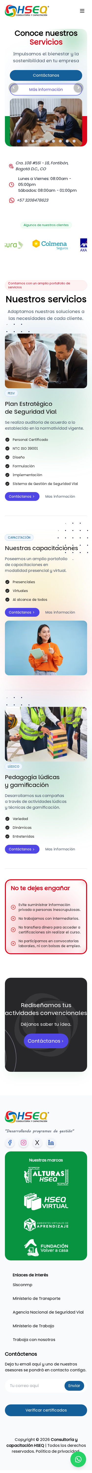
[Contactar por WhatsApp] (78, 1459)
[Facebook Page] (10, 1142)
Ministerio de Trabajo (33, 1326)
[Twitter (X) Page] (37, 1142)
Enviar (74, 1385)
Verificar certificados (46, 1410)
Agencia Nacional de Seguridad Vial (48, 1312)
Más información (46, 89)
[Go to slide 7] (60, 141)
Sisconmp (22, 1285)
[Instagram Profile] (23, 1142)
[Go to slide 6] (53, 141)
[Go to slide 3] (32, 141)
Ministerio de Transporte (36, 1298)
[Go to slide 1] (19, 141)
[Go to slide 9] (74, 141)
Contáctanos (46, 75)
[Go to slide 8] (67, 141)
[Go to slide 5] (46, 141)
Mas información (60, 496)
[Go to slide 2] (26, 141)
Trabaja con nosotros (34, 1339)
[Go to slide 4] (39, 141)
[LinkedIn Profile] (51, 1142)
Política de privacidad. (58, 1451)
